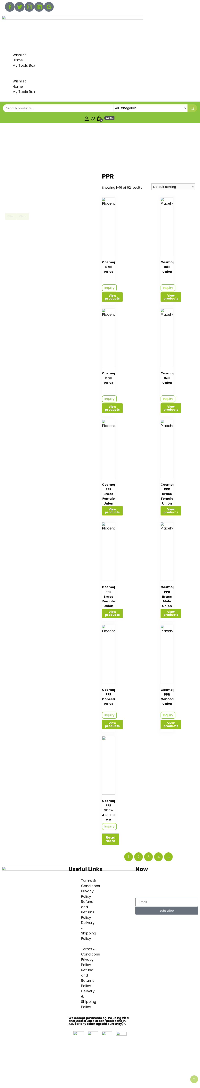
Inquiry (109, 287)
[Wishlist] (93, 118)
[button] (100, 76)
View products (112, 297)
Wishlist (19, 54)
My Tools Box (23, 65)
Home (17, 60)
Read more (110, 839)
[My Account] (87, 118)
